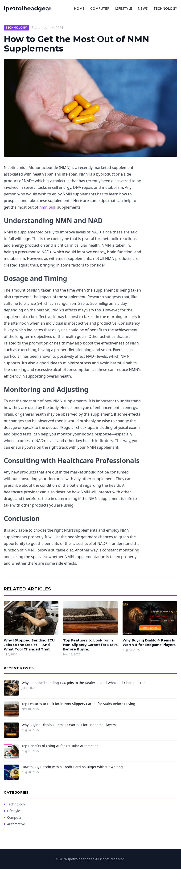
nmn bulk (47, 207)
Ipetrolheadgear (27, 8)
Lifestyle (123, 8)
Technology (165, 8)
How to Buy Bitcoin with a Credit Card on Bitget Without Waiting (72, 767)
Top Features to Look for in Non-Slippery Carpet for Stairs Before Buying (90, 645)
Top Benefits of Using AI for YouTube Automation (60, 746)
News (143, 8)
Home (79, 8)
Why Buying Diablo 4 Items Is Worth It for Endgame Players (149, 642)
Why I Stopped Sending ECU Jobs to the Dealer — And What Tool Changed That (29, 645)
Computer (100, 8)
